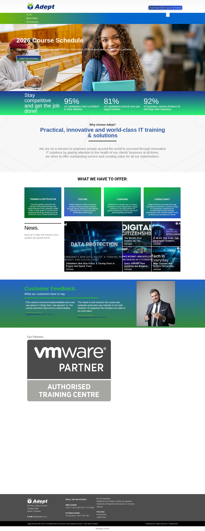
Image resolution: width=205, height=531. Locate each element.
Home (29, 15)
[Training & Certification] (42, 193)
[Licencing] (122, 193)
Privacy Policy (101, 515)
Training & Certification (43, 199)
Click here (87, 524)
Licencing (122, 199)
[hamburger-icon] (168, 15)
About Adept (32, 18)
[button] (2, 57)
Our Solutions (32, 22)
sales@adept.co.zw (40, 517)
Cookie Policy (101, 517)
